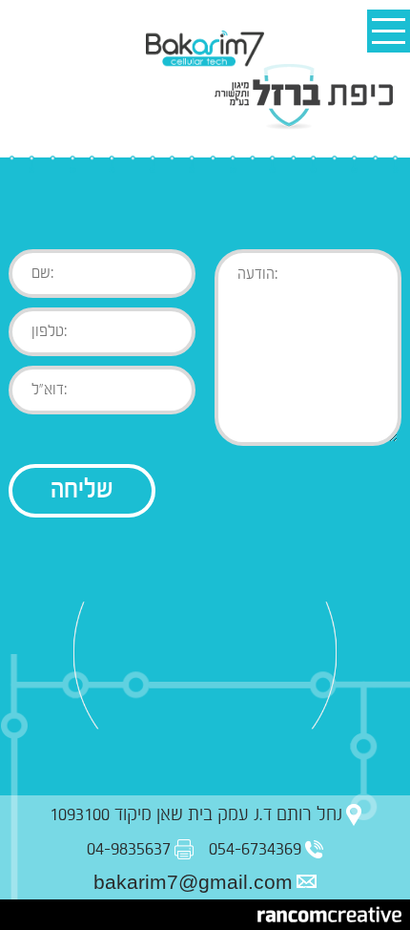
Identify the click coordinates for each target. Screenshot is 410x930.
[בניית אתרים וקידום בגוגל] (329, 914)
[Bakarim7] (205, 49)
